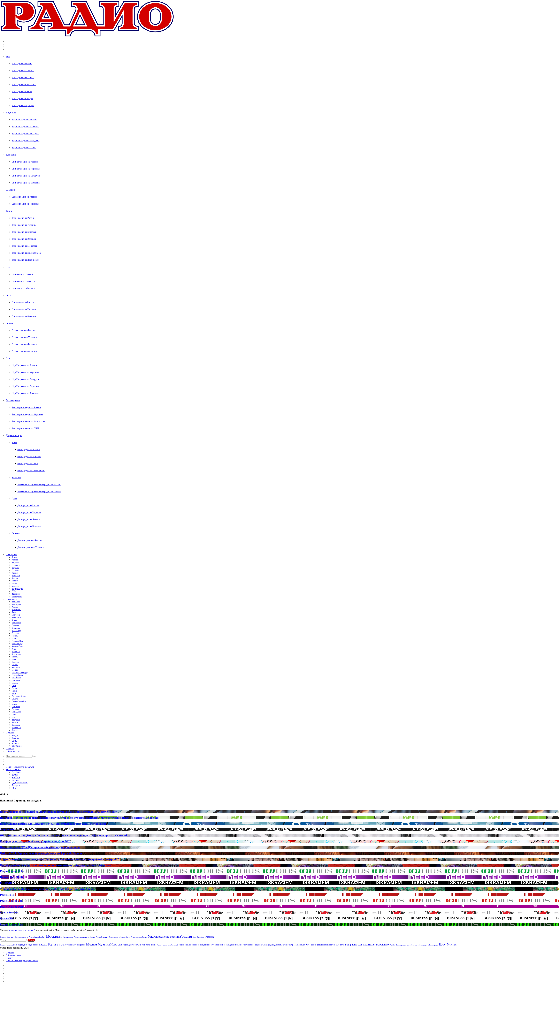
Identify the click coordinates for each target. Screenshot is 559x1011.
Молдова (15, 586)
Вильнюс (16, 625)
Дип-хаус (11, 154)
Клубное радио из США (24, 147)
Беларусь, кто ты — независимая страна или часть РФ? (35, 841)
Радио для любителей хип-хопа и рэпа (139, 945)
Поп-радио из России (22, 274)
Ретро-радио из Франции (24, 316)
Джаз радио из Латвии (28, 519)
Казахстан (16, 575)
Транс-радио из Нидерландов (26, 253)
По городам (11, 599)
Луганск (15, 662)
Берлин (15, 620)
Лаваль (15, 657)
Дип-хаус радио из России (25, 161)
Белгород (16, 615)
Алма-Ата (16, 602)
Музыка (15, 743)
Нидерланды (17, 589)
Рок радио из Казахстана (24, 84)
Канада (15, 578)
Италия (15, 573)
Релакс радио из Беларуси (24, 344)
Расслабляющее (102, 937)
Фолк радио (423, 945)
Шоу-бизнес (17, 746)
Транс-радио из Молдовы (24, 246)
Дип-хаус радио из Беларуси (26, 175)
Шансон (10, 189)
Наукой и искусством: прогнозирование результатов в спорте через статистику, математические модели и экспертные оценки (79, 817)
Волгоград (16, 630)
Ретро (9, 295)
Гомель (15, 636)
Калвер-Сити (17, 646)
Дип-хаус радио (30, 945)
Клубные (11, 112)
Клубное (42, 937)
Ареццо (15, 607)
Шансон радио (433, 945)
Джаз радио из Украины (29, 512)
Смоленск (16, 707)
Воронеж (16, 633)
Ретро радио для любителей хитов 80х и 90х (325, 945)
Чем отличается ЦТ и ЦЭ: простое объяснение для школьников (40, 847)
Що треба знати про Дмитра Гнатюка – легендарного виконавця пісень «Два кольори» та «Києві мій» (65, 835)
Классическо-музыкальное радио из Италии (39, 491)
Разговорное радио (252, 945)
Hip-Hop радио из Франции (25, 393)
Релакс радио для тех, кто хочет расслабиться (283, 945)
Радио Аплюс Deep (12, 906)
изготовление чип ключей (22, 930)
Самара (15, 699)
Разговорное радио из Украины (27, 414)
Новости (10, 732)
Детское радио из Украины (30, 547)
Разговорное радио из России (26, 407)
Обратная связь (13, 751)
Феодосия (16, 720)
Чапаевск (16, 725)
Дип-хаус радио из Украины (26, 168)
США (14, 591)
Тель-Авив (16, 712)
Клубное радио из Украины (25, 126)
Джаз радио (18, 945)
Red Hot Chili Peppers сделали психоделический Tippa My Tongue (41, 853)
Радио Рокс (7, 894)
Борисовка (16, 623)
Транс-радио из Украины (24, 225)
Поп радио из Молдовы (23, 288)
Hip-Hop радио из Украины (25, 372)
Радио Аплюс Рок (11, 900)
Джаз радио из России (28, 505)
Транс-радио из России (23, 218)
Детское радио (6, 945)
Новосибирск (17, 675)
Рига (14, 693)
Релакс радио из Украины (24, 337)
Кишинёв (16, 651)
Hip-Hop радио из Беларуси (25, 379)
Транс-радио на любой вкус (407, 945)
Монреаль (16, 667)
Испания (15, 570)
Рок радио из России (22, 63)
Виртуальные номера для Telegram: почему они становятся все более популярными (53, 823)
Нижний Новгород (20, 672)
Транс (9, 210)
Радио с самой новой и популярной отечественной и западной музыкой (210, 945)
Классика (16, 477)
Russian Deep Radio (12, 876)
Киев (14, 649)
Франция (16, 594)
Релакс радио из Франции (24, 351)
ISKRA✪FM (8, 882)
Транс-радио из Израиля (24, 239)
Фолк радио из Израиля (29, 456)
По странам (11, 554)
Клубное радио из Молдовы (25, 140)
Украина (15, 562)
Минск (15, 665)
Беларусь (15, 557)
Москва (15, 670)
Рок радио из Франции (23, 105)
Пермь (14, 691)
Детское (16, 533)
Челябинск (16, 727)
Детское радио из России (29, 540)
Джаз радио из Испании (29, 526)
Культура (15, 738)
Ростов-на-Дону (19, 696)
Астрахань (16, 610)
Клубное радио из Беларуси (25, 133)
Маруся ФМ (7, 829)
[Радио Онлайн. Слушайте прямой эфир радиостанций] (87, 36)
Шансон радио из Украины (25, 204)
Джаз (14, 498)
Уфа (13, 717)
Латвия (15, 581)
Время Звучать (9, 912)
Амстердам (16, 604)
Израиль (15, 568)
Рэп (8, 358)
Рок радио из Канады (22, 98)
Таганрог (16, 709)
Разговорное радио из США (25, 428)
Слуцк (14, 704)
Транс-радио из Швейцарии (25, 260)
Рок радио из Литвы (22, 91)
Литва (14, 583)
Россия (15, 560)
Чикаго (15, 730)
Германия (16, 565)
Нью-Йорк (16, 678)
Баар (14, 612)
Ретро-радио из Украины (24, 309)
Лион (14, 659)
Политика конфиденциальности (22, 960)
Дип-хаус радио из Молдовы (26, 182)
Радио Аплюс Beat (11, 924)
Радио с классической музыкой (167, 945)
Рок (8, 56)
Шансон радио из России (24, 197)
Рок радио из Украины (23, 70)
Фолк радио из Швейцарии (31, 470)
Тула (14, 714)
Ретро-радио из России (23, 302)
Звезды (15, 735)
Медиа (14, 741)
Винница (16, 628)
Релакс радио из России (23, 330)
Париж (15, 688)
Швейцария (17, 596)
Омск (14, 686)
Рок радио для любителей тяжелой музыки (370, 944)
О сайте (10, 748)
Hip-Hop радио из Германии (25, 386)
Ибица (14, 638)
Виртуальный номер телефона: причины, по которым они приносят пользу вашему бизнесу (58, 811)
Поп (8, 266)
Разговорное (13, 400)
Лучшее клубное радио (75, 945)
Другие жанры (14, 435)
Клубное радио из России (24, 119)
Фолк (14, 442)
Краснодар (16, 654)
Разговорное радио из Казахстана (28, 421)
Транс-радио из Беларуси (24, 232)
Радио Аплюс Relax (12, 871)
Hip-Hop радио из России (24, 365)
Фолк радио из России (28, 449)
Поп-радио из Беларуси (23, 281)
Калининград (17, 644)
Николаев (16, 680)
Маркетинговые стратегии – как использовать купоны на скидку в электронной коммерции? (59, 859)
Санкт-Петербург (19, 701)
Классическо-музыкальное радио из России (39, 484)
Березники (16, 617)
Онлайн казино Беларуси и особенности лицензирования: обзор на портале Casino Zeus (55, 865)
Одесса (15, 683)
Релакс (9, 323)
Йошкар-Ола (17, 641)
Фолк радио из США (27, 463)
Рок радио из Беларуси (23, 77)
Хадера (15, 722)
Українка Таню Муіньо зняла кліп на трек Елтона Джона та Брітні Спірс (46, 888)
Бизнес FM (7, 918)
